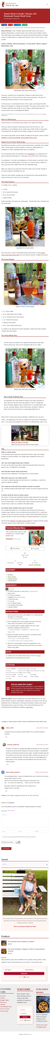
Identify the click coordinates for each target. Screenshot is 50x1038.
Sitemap (2, 1004)
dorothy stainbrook (13, 744)
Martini (39, 43)
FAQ (11, 46)
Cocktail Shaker (12, 578)
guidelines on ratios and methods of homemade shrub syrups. (19, 137)
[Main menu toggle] (47, 4)
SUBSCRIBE (23, 989)
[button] (6, 539)
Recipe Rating (4, 810)
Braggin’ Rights (4, 1000)
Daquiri (44, 43)
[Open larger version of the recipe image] (36, 538)
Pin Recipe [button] (36, 548)
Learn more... (30, 707)
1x (7, 589)
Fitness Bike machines (13, 772)
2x (9, 589)
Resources (3, 1002)
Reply (6, 736)
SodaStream (31, 154)
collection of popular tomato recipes (20, 521)
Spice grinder (12, 577)
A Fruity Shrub (30, 43)
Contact (2, 998)
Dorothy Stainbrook (35, 565)
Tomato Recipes (8, 27)
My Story (3, 996)
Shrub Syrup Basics (19, 43)
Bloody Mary (5, 46)
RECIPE (9, 43)
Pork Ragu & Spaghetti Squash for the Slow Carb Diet (22, 795)
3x (12, 589)
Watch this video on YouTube (19, 442)
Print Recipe (15, 548)
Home (2, 27)
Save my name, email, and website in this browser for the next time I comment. (19, 836)
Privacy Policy (4, 1011)
